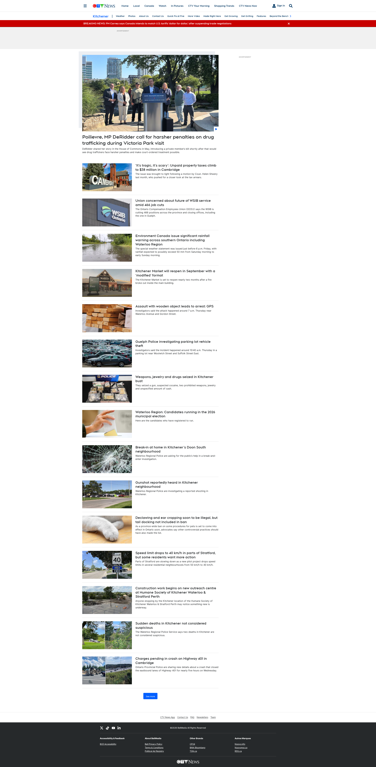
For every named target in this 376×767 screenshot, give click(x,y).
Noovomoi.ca (241, 747)
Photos (131, 16)
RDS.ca (238, 751)
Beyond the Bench (279, 16)
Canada (149, 6)
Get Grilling (247, 16)
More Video (194, 16)
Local (136, 6)
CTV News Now (248, 6)
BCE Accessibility (108, 744)
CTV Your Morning (198, 6)
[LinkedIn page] (119, 728)
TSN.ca (193, 751)
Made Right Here (212, 16)
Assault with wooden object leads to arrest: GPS (174, 306)
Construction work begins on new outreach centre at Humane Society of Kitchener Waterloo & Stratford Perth (175, 592)
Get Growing (231, 16)
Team (213, 717)
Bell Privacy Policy (153, 744)
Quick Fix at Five (175, 16)
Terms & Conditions (154, 747)
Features (261, 16)
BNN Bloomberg (197, 747)
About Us (144, 16)
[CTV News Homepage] (104, 6)
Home (125, 6)
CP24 (192, 744)
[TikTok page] (107, 728)
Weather (120, 16)
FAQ (192, 717)
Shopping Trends (224, 6)
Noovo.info (240, 744)
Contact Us (158, 16)
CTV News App (167, 717)
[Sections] (85, 6)
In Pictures (177, 6)
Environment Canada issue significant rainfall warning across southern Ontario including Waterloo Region (172, 240)
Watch (162, 6)
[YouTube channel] (113, 728)
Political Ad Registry (154, 751)
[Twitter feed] (101, 728)
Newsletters (202, 717)
